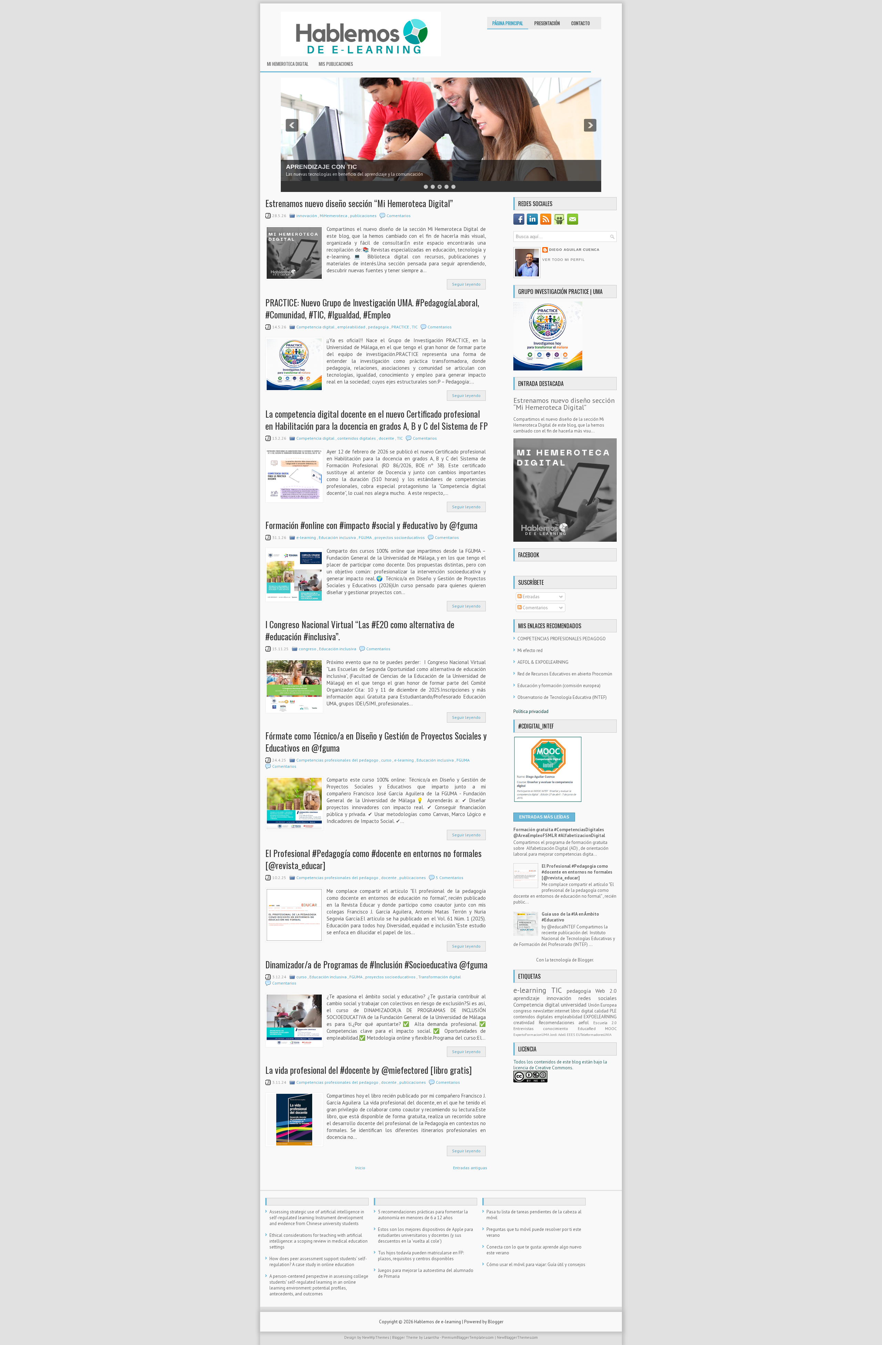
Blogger (585, 960)
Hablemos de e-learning (438, 1322)
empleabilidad (351, 326)
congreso (308, 648)
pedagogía (379, 326)
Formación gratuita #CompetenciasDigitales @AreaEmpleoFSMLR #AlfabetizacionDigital (559, 832)
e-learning (306, 537)
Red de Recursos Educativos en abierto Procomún (564, 674)
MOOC (611, 1028)
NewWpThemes (376, 1337)
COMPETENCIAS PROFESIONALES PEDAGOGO (561, 639)
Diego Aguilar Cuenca (574, 250)
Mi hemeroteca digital (287, 63)
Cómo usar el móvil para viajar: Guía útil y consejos (535, 1264)
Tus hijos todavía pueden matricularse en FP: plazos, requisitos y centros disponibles (421, 1256)
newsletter (544, 1011)
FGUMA (366, 537)
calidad (602, 1011)
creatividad (526, 1023)
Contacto (580, 23)
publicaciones (364, 215)
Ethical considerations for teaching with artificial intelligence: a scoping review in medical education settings (318, 1241)
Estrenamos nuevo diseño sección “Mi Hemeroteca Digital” (359, 203)
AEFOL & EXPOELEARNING (542, 662)
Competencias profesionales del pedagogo (337, 760)
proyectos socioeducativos (400, 537)
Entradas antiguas (470, 1167)
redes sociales (597, 998)
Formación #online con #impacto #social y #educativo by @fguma (371, 525)
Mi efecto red (530, 650)
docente (387, 438)
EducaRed (591, 1028)
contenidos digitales (357, 438)
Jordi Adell (558, 1034)
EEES (571, 1034)
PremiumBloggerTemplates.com (468, 1337)
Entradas (531, 597)
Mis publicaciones (336, 63)
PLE (613, 1011)
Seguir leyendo (466, 284)
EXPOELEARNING (600, 1017)
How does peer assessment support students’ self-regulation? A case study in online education (318, 1261)
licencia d (522, 1068)
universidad (574, 1004)
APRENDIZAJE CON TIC (321, 166)
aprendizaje (530, 998)
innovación (307, 215)
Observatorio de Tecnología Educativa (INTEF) (562, 697)
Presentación (547, 23)
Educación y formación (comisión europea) (559, 686)
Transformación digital (440, 976)
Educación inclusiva (338, 537)
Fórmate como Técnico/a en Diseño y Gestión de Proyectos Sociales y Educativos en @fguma (376, 742)
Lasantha (432, 1337)
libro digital (582, 1011)
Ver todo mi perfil (563, 260)
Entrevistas (528, 1028)
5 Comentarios (449, 877)
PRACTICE (400, 326)
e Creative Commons (552, 1068)
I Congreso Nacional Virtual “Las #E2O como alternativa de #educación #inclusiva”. (359, 630)
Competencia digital (316, 326)
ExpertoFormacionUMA (531, 1034)
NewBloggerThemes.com (517, 1337)
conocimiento (560, 1028)
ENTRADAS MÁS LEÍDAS (544, 817)
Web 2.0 (606, 990)
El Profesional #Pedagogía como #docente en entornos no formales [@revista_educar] (373, 859)
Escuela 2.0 (605, 1022)
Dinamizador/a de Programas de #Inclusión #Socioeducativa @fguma (376, 964)
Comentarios (399, 215)
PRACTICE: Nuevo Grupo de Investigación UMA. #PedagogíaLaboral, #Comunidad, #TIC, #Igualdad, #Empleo (372, 308)
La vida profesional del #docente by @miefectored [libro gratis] (368, 1070)
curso (386, 760)
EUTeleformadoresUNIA (594, 1034)
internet (563, 1011)
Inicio (360, 1167)
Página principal (507, 23)
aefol (585, 1023)
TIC (415, 326)
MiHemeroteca (334, 215)
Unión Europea (602, 1005)
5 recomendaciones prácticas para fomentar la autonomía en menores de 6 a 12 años (423, 1215)
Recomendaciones (559, 1023)
